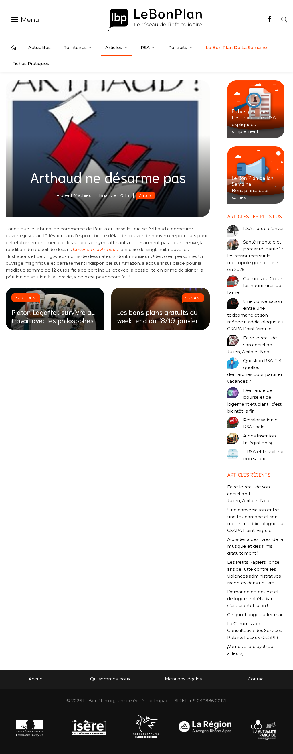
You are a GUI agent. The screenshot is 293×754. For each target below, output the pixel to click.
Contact (256, 679)
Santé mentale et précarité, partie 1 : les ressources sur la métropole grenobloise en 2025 (255, 255)
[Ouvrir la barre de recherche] (284, 19)
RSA (145, 47)
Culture (146, 195)
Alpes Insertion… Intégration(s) (261, 439)
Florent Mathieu (74, 195)
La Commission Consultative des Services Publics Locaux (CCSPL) (254, 630)
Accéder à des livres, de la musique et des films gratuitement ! (255, 546)
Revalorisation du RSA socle (261, 423)
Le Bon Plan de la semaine (236, 47)
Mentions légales (183, 679)
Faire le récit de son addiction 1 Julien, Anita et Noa (252, 344)
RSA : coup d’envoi (263, 228)
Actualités (39, 47)
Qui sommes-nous (110, 679)
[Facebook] (269, 19)
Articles (113, 47)
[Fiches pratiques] (255, 109)
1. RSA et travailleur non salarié (263, 455)
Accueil (13, 48)
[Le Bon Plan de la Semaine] (255, 175)
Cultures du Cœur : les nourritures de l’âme (255, 285)
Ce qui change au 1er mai (254, 614)
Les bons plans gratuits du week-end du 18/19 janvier (158, 316)
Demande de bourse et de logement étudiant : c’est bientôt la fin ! (254, 401)
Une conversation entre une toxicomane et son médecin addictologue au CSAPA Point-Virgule (255, 315)
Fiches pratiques (30, 63)
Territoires (75, 47)
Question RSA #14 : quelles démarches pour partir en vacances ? (255, 371)
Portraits (177, 47)
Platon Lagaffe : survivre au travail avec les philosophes (53, 316)
